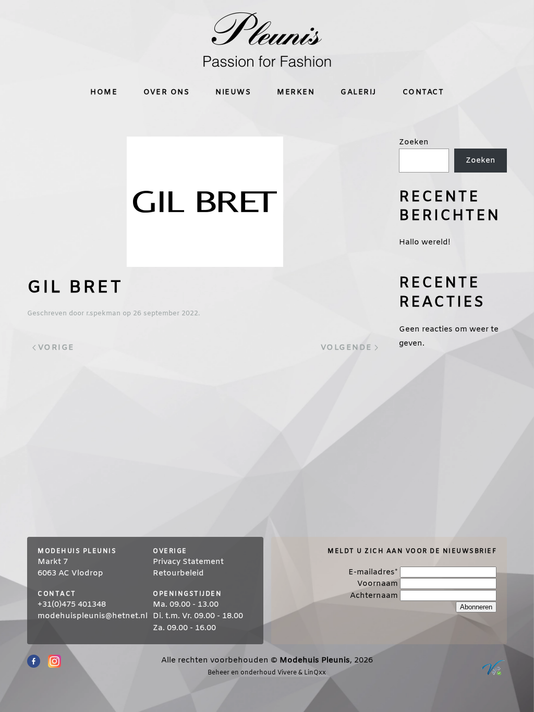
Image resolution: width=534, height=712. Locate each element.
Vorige (56, 347)
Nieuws (233, 92)
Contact (423, 92)
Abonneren (476, 607)
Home (103, 92)
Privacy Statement (188, 562)
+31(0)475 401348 (72, 604)
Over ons (166, 92)
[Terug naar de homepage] (267, 39)
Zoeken (414, 142)
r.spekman (103, 313)
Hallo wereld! (425, 242)
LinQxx (315, 673)
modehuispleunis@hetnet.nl (93, 616)
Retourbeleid (178, 573)
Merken (295, 92)
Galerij (359, 92)
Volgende (346, 347)
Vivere (287, 673)
